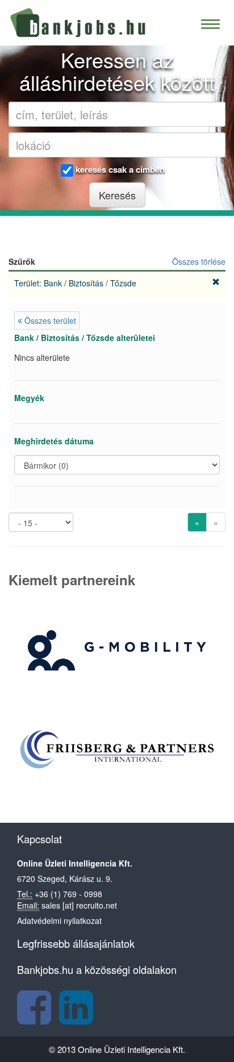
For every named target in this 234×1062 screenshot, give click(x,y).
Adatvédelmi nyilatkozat (59, 920)
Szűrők (22, 261)
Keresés (117, 195)
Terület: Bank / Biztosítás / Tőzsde (76, 283)
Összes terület (49, 320)
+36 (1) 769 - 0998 (68, 893)
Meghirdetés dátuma (54, 441)
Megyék (29, 397)
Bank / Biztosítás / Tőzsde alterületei (84, 337)
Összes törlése (198, 261)
